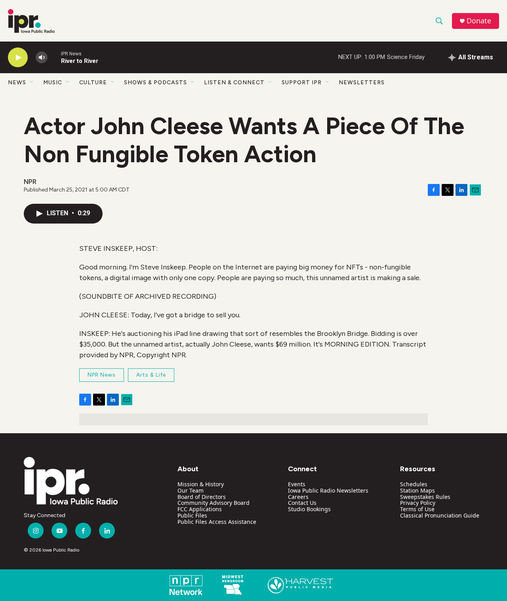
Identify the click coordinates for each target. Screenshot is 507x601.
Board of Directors (201, 497)
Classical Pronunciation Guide (439, 515)
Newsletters (362, 82)
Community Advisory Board (213, 502)
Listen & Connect (234, 82)
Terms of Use (417, 509)
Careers (298, 497)
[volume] (41, 57)
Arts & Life (151, 375)
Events (296, 484)
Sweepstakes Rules (425, 497)
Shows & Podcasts (155, 82)
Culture (93, 82)
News (17, 82)
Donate (479, 21)
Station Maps (417, 490)
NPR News (102, 375)
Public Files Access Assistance (216, 521)
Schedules (413, 484)
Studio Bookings (309, 509)
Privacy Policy (417, 502)
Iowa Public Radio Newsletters (328, 490)
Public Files (192, 515)
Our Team (190, 490)
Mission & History (200, 484)
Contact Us (302, 502)
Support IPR (302, 82)
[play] (17, 57)
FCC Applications (199, 509)
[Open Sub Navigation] (32, 82)
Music (52, 82)
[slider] (54, 57)
